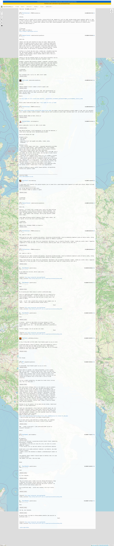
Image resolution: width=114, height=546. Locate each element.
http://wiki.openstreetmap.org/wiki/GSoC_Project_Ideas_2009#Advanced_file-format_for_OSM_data (43, 415)
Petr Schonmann (26, 13)
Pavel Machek (25, 268)
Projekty (36, 6)
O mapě (17, 6)
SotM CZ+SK (49, 6)
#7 (93, 203)
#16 (93, 466)
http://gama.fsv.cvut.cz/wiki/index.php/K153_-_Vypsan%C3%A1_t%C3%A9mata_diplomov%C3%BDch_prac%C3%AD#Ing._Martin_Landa (52, 98)
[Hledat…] (2, 20)
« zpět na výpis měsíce (24, 527)
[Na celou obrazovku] (2, 17)
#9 (93, 249)
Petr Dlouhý (25, 338)
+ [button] (1, 12)
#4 (93, 106)
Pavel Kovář (25, 180)
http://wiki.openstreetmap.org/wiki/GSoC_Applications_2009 (36, 110)
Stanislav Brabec (26, 121)
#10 (93, 268)
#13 (93, 338)
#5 (93, 121)
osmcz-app (94, 545)
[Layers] (111, 11)
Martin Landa (25, 80)
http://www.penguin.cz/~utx (26, 176)
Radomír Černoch (26, 203)
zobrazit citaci (23, 76)
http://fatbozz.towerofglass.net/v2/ (28, 31)
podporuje (53, 1)
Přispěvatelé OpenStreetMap (103, 545)
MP (23, 362)
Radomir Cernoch (26, 35)
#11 (93, 282)
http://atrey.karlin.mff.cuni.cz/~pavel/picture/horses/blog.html (45, 278)
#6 (93, 180)
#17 (93, 500)
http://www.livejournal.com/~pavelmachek (35, 277)
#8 (93, 230)
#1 (93, 13)
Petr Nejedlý (25, 434)
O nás (41, 6)
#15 (93, 434)
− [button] (1, 14)
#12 (93, 313)
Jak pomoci (29, 6)
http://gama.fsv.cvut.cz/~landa (48, 102)
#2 (93, 35)
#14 (93, 362)
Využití (22, 6)
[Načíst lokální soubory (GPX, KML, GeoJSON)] (2, 26)
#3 (93, 80)
